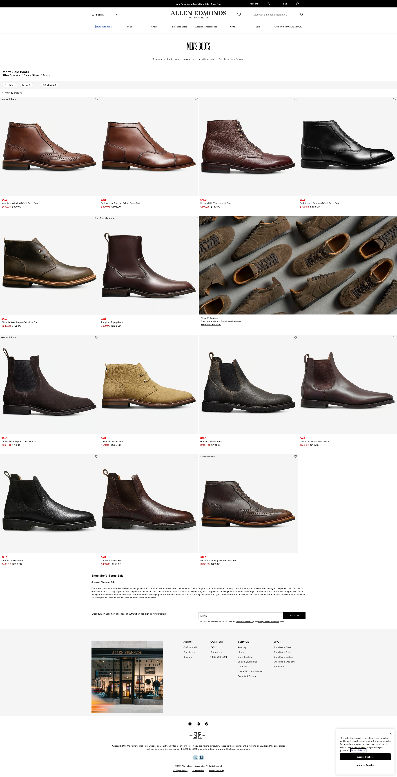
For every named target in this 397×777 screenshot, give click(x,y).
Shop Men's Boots (282, 652)
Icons (129, 26)
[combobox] (279, 14)
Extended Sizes (179, 26)
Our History (189, 652)
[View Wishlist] (239, 14)
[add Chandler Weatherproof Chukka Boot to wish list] (97, 218)
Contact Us (216, 652)
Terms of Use (198, 770)
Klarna (241, 652)
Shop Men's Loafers (283, 657)
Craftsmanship (190, 647)
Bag (285, 3)
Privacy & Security (216, 770)
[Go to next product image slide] (97, 149)
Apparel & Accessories (206, 26)
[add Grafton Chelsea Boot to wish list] (295, 337)
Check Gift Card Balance (250, 671)
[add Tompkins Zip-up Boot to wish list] (196, 218)
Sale (258, 26)
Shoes (154, 26)
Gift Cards (243, 666)
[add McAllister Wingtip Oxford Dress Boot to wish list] (97, 99)
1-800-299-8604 (218, 657)
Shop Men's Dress (282, 647)
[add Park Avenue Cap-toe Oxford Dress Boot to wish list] (196, 99)
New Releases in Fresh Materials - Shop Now (198, 4)
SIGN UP (294, 615)
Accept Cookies (365, 757)
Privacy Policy (357, 750)
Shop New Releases (211, 324)
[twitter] (206, 725)
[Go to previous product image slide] (2, 149)
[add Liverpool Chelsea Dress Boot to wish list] (395, 337)
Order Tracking (245, 657)
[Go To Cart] (298, 3)
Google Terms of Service (268, 621)
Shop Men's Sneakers (284, 661)
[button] (114, 26)
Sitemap (187, 657)
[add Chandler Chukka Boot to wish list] (196, 337)
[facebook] (189, 725)
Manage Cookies (180, 770)
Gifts (232, 26)
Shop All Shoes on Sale (103, 582)
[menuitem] (104, 27)
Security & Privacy (247, 676)
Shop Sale (279, 666)
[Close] (390, 733)
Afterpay (242, 647)
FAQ (212, 647)
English (100, 14)
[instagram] (198, 725)
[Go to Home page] (198, 14)
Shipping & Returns (247, 661)
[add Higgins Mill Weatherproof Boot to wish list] (295, 99)
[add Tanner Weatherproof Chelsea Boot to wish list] (97, 337)
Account (254, 3)
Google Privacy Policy (245, 621)
